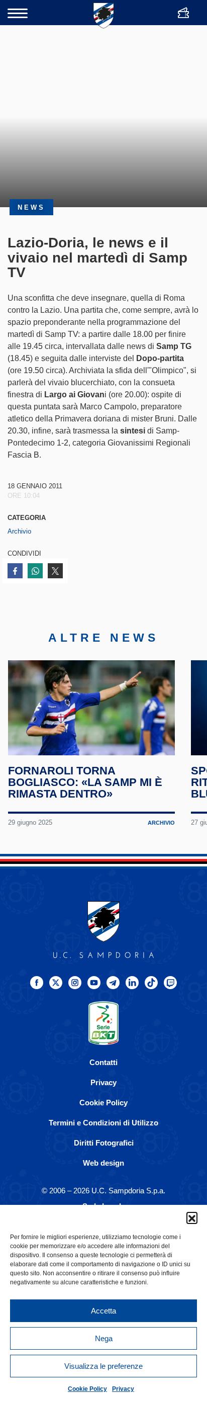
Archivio (19, 531)
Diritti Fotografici (104, 1142)
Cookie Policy (87, 1388)
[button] (192, 1217)
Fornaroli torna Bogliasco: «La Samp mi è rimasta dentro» (85, 782)
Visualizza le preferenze (103, 1366)
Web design (103, 1163)
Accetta (103, 1310)
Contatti (103, 1062)
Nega (104, 1338)
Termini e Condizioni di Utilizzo (103, 1122)
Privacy (123, 1388)
